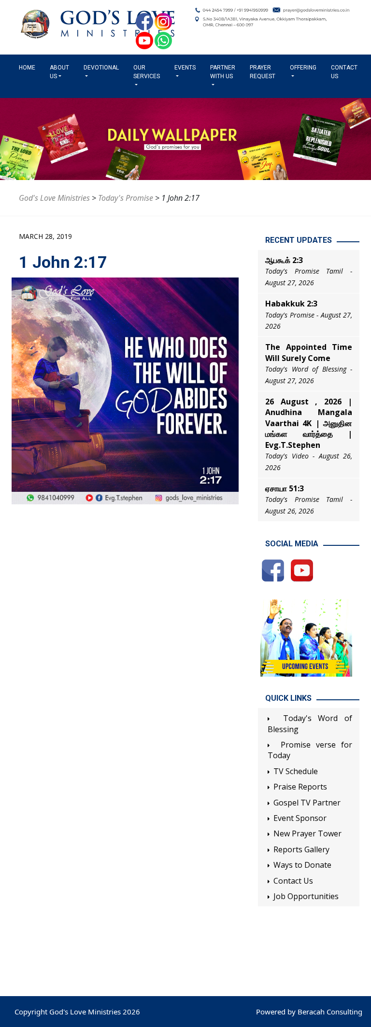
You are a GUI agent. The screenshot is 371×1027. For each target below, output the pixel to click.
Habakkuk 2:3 (291, 303)
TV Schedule (295, 771)
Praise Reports (300, 786)
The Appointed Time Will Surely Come (308, 352)
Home (29, 67)
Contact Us (344, 72)
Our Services (146, 72)
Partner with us (222, 72)
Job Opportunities (306, 896)
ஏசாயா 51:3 (284, 488)
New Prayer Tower (307, 833)
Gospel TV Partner (307, 802)
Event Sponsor (300, 818)
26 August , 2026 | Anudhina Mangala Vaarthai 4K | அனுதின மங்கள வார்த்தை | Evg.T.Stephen (308, 423)
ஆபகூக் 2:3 (284, 260)
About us (59, 72)
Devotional (101, 67)
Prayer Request (262, 72)
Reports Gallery (301, 849)
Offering (303, 67)
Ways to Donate (302, 865)
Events (185, 67)
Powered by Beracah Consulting (309, 1011)
